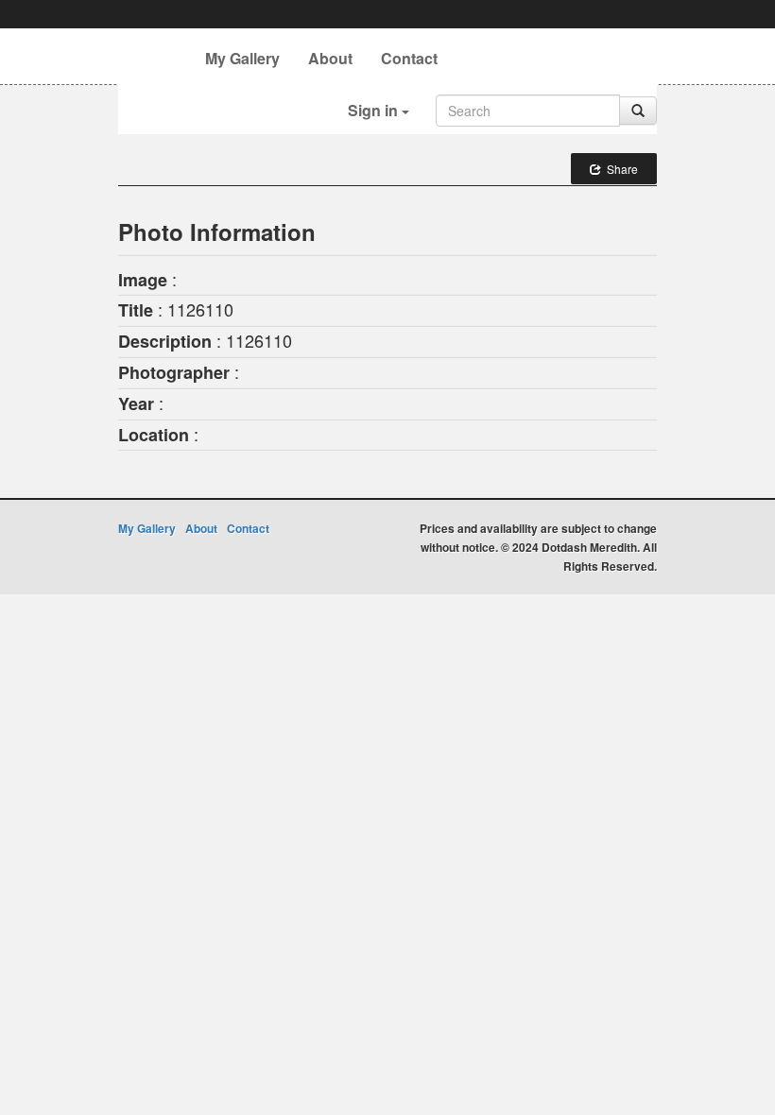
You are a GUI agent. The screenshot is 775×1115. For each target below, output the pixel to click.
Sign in (375, 110)
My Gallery (242, 58)
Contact (409, 58)
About (330, 58)
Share (619, 169)
